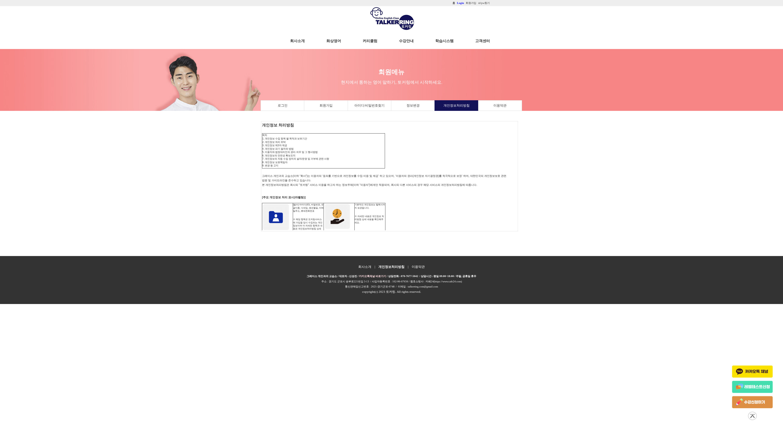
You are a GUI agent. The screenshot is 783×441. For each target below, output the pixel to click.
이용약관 (500, 105)
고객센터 (482, 41)
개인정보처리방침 (456, 105)
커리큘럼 (370, 41)
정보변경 (413, 105)
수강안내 (406, 41)
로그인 (283, 105)
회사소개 (297, 41)
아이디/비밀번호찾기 (369, 105)
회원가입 (326, 105)
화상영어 (333, 41)
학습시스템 (444, 41)
